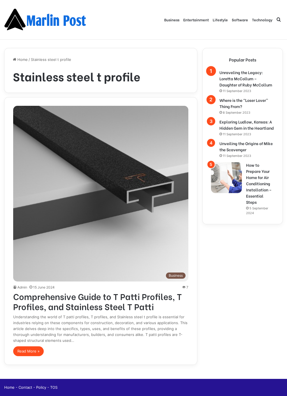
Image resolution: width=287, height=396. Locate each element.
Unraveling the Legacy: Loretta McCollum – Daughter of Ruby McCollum (245, 78)
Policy (41, 387)
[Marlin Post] (46, 20)
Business (171, 19)
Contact (25, 387)
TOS (53, 387)
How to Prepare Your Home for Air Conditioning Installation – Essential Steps (259, 183)
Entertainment (196, 19)
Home (22, 59)
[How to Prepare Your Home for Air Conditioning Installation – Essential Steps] (226, 177)
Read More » (28, 351)
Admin (22, 287)
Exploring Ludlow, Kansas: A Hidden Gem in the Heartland (246, 125)
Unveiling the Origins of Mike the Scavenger (246, 146)
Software (240, 19)
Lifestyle (220, 19)
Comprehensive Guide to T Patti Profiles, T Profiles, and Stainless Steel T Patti (97, 301)
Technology (262, 19)
